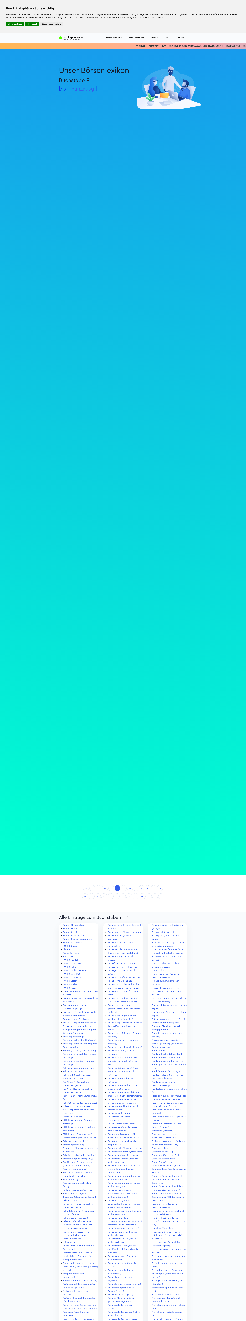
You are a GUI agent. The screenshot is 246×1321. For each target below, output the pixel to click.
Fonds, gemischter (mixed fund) (168, 1061)
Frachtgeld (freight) (162, 1214)
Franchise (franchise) (162, 1228)
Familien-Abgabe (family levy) (78, 1159)
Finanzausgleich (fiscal (94, 89)
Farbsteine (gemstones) (75, 1169)
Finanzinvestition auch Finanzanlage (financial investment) (118, 1116)
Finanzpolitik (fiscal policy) (120, 1294)
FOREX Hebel (69, 967)
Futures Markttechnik (73, 935)
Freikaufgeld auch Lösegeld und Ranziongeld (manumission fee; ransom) (168, 1273)
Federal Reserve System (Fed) (78, 1190)
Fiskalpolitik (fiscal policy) (164, 932)
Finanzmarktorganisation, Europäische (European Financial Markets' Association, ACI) (123, 1203)
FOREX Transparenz (73, 963)
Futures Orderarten (72, 942)
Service (180, 38)
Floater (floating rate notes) (166, 988)
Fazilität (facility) (71, 1179)
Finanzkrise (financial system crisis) (125, 1151)
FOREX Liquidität (71, 974)
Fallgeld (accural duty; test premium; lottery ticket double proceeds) (78, 1109)
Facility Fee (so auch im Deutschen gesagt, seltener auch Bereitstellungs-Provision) (80, 1015)
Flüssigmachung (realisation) (166, 1040)
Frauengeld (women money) (166, 1232)
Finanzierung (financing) (119, 981)
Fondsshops (69, 956)
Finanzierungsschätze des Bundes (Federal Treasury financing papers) (124, 1026)
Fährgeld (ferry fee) (73, 1071)
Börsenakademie (114, 38)
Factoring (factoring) (73, 1036)
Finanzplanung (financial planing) (124, 1284)
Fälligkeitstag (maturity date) (77, 1134)
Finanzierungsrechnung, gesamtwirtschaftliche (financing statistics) (123, 1008)
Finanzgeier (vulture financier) (122, 967)
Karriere (154, 38)
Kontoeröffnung (136, 38)
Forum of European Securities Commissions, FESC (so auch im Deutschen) (168, 1197)
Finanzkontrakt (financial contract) (124, 1148)
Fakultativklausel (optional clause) (80, 1103)
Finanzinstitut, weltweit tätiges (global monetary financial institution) (122, 1071)
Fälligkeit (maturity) (73, 1117)
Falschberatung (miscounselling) (79, 1138)
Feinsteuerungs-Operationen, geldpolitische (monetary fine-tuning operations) (78, 1256)
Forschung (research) (162, 1131)
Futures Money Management (77, 939)
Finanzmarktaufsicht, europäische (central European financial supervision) (124, 1169)
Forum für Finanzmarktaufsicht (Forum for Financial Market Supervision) (167, 1179)
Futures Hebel (70, 928)
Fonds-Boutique (71, 953)
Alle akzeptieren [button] (15, 24)
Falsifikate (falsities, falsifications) (79, 1155)
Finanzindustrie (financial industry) (124, 1047)
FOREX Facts (69, 988)
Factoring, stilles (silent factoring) (80, 1050)
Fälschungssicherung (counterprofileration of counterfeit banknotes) (80, 1148)
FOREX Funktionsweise (74, 970)
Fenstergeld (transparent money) (79, 1263)
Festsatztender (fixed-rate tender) (80, 1280)
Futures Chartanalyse (73, 925)
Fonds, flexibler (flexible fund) (167, 1057)
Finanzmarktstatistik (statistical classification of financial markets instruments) (123, 1249)
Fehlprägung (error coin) (75, 1218)
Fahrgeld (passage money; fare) (79, 1068)
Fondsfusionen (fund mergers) (167, 1071)
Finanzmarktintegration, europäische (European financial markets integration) (123, 1193)
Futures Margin (70, 932)
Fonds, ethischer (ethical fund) (167, 1054)
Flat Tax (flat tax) (160, 970)
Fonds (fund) (158, 1050)
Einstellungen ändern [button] (51, 24)
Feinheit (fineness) (72, 1239)
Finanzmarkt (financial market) (122, 1155)
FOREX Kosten (70, 981)
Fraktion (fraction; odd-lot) (165, 1218)
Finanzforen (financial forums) (122, 963)
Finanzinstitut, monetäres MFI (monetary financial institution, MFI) (122, 1060)
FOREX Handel (70, 960)
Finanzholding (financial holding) (123, 977)
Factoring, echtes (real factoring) (79, 1040)
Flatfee (66, 949)
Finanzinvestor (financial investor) (124, 1124)
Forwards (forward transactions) (168, 1211)
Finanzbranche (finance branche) (124, 932)
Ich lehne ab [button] (32, 24)
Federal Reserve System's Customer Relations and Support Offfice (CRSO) (79, 1197)
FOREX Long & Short (73, 977)
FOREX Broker (70, 946)
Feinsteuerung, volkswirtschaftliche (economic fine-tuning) (78, 1245)
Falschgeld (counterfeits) (75, 1141)
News (167, 38)
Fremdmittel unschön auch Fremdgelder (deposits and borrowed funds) (166, 1298)
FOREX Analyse (70, 984)
